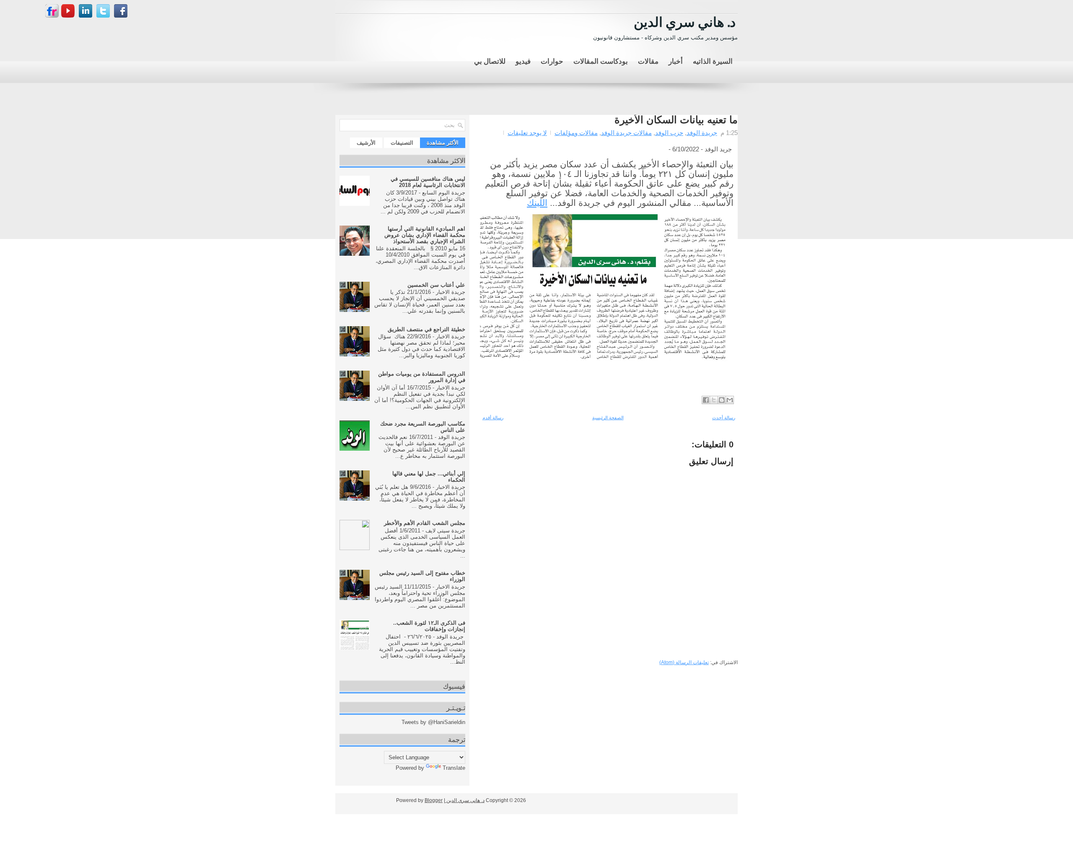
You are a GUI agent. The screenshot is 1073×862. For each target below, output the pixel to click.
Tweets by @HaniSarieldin (433, 722)
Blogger (434, 800)
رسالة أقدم (492, 417)
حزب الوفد (669, 132)
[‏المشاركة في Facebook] (706, 400)
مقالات (648, 60)
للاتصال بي (489, 60)
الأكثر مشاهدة (443, 143)
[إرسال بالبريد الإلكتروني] (730, 400)
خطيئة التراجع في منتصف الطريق (426, 329)
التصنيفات (402, 143)
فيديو (523, 60)
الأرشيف (366, 143)
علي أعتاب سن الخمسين (436, 285)
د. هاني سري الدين (685, 21)
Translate (454, 768)
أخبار (676, 60)
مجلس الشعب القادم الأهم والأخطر (424, 523)
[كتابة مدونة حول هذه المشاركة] (722, 400)
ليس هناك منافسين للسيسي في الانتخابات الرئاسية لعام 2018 (428, 182)
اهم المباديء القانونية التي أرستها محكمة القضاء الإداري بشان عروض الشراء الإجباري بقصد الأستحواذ (424, 235)
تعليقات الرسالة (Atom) (684, 662)
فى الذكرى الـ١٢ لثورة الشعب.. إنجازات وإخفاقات (429, 626)
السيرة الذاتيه (713, 60)
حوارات (552, 60)
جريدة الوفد (702, 132)
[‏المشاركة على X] (714, 400)
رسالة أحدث (723, 417)
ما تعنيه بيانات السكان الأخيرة (676, 120)
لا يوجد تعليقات (527, 132)
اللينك (537, 203)
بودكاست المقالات (600, 60)
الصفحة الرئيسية (608, 417)
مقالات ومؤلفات (576, 132)
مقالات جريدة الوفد (626, 132)
